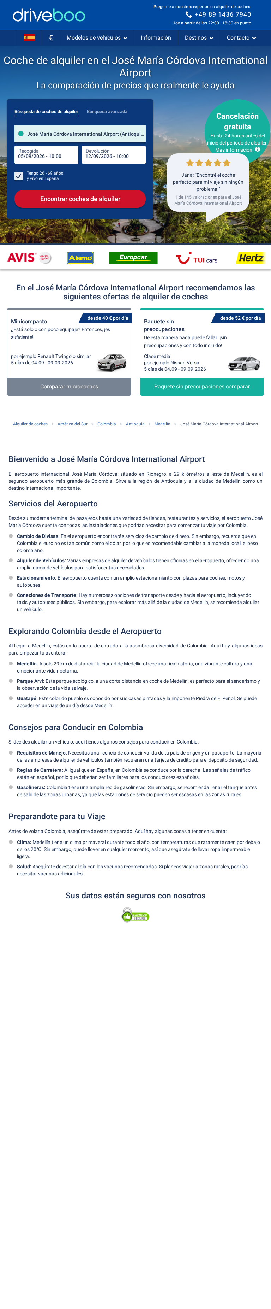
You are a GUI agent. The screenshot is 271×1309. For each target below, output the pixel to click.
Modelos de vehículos (94, 37)
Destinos (196, 37)
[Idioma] (29, 37)
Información (156, 37)
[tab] (46, 109)
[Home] (49, 15)
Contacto (238, 37)
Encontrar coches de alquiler (80, 198)
